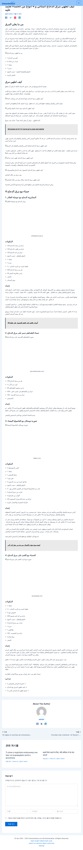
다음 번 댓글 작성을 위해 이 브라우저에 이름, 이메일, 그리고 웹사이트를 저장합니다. (35, 818)
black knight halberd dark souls (41, 841)
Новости (15, 761)
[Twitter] (11, 18)
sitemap (41, 846)
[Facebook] (6, 18)
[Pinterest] (15, 18)
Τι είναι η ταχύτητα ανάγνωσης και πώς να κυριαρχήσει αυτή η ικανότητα (21, 755)
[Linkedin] (20, 18)
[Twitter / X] (41, 724)
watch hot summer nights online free (41, 843)
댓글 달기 (8, 761)
